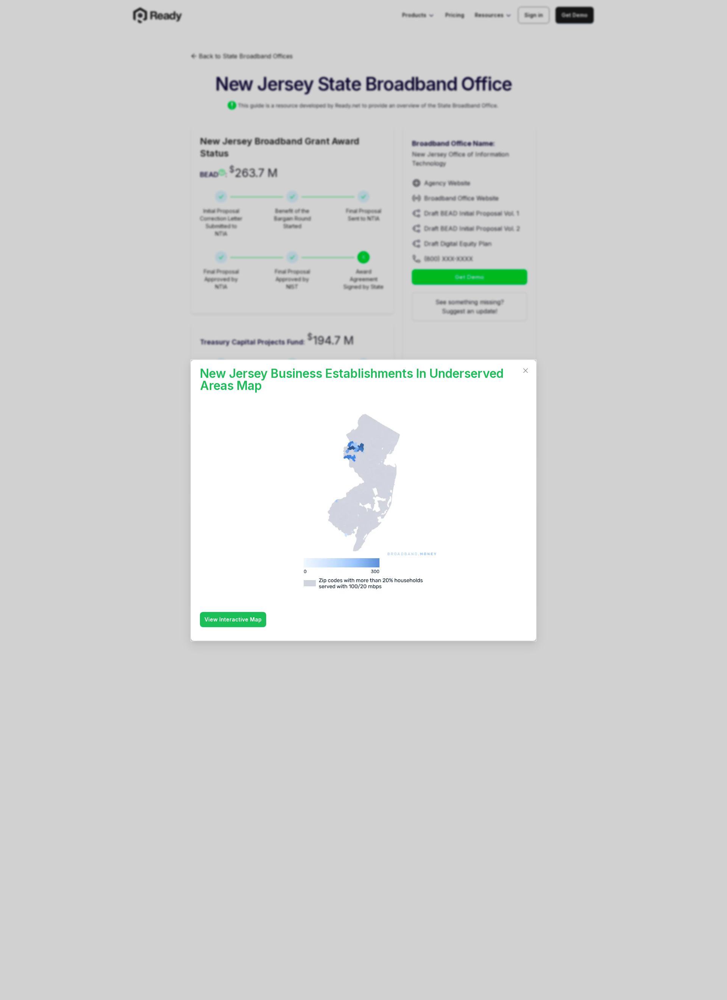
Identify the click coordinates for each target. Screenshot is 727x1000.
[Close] (526, 371)
